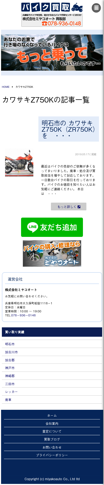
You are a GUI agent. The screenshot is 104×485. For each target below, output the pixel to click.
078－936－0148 (23, 315)
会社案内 (52, 423)
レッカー (11, 391)
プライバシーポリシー (52, 455)
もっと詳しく (67, 206)
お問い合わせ (52, 447)
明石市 (10, 344)
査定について (52, 431)
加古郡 (10, 360)
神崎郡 (10, 375)
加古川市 (11, 352)
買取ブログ (52, 439)
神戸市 (10, 367)
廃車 (8, 399)
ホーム (52, 415)
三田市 (10, 383)
